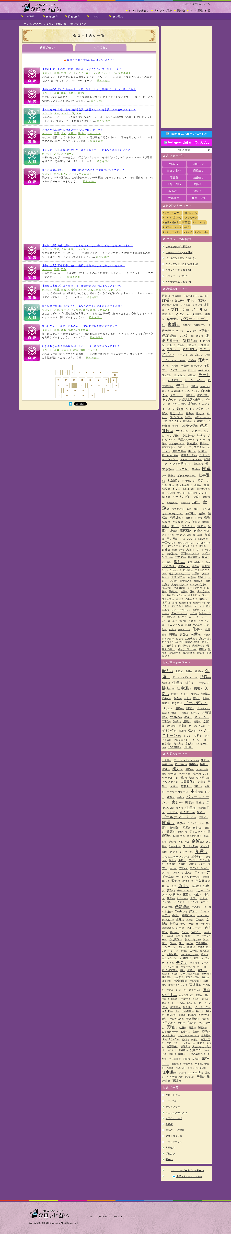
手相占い (170, 1153)
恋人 (199, 355)
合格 (180, 797)
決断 (197, 735)
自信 (200, 919)
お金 (178, 698)
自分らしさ (169, 886)
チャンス (183, 534)
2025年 (196, 932)
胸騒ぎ (202, 1027)
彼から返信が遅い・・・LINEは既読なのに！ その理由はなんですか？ (83, 170)
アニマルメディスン (195, 295)
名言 (180, 928)
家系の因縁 (194, 835)
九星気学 (170, 1147)
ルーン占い (171, 1100)
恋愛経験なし (201, 324)
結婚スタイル (203, 417)
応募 (174, 694)
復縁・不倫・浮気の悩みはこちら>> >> (90, 59)
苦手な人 (195, 990)
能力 (167, 670)
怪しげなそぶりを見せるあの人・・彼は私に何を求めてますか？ (80, 325)
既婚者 (188, 570)
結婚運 (173, 480)
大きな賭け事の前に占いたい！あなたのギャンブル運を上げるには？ (82, 305)
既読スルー (186, 439)
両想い (173, 591)
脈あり (166, 587)
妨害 (195, 1058)
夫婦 (198, 530)
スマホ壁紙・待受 (200, 10)
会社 (189, 671)
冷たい (185, 502)
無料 (203, 599)
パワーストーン (87, 72)
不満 (192, 620)
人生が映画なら (190, 973)
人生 (78, 113)
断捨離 (171, 864)
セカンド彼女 (195, 380)
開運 (168, 687)
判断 (172, 1053)
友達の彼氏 (178, 577)
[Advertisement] (59, 215)
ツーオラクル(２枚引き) (178, 246)
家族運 (176, 1063)
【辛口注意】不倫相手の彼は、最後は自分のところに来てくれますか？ (83, 265)
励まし (187, 881)
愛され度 (178, 508)
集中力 (178, 743)
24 (99, 385)
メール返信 (195, 587)
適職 (205, 694)
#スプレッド (199, 222)
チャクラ (186, 852)
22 (82, 385)
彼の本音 (189, 652)
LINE (64, 173)
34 (116, 390)
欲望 (197, 485)
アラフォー (185, 355)
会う (193, 613)
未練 (202, 300)
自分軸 (206, 1035)
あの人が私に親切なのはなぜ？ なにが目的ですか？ (72, 129)
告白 (63, 72)
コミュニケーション (175, 856)
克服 (172, 629)
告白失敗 (179, 451)
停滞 (190, 943)
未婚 (196, 496)
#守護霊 (185, 222)
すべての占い (36, 24)
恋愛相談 (177, 391)
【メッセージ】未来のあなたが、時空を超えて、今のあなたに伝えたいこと (86, 149)
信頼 (185, 1039)
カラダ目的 (195, 314)
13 (74, 380)
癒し (179, 561)
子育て (203, 817)
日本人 (197, 827)
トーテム (202, 682)
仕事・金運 (199, 198)
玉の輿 (172, 538)
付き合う (66, 350)
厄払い (191, 1003)
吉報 (165, 1003)
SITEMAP (132, 1217)
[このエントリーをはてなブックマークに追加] (70, 404)
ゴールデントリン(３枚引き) (181, 258)
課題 (193, 911)
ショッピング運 (197, 1067)
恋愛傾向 (190, 349)
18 (113, 380)
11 (58, 380)
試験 (172, 841)
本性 (83, 350)
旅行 (196, 502)
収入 (192, 730)
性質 (182, 1027)
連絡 (194, 386)
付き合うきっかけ (172, 641)
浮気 (200, 413)
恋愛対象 (176, 517)
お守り (181, 990)
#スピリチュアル (172, 232)
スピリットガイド (188, 1035)
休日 (192, 370)
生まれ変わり (170, 1031)
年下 (191, 300)
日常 (179, 935)
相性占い (198, 163)
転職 (205, 677)
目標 (199, 1011)
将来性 (166, 698)
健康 (171, 831)
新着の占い (47, 47)
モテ (191, 330)
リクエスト (124, 72)
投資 (170, 990)
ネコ (170, 1067)
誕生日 (179, 300)
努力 (204, 902)
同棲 (198, 517)
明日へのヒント (171, 958)
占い (203, 492)
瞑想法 (189, 1076)
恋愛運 (174, 177)
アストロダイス (174, 1135)
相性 (187, 324)
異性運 (192, 443)
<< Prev (60, 367)
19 (58, 385)
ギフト (198, 958)
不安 (176, 488)
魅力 (181, 492)
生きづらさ (177, 1018)
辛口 (179, 330)
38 (83, 395)
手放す (191, 1022)
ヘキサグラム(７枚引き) (178, 281)
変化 (171, 890)
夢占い (169, 1159)
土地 (188, 872)
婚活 (167, 300)
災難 (165, 973)
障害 (181, 947)
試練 (188, 717)
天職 (172, 1027)
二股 (195, 573)
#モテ (187, 227)
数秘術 (169, 1124)
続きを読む (103, 80)
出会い (65, 289)
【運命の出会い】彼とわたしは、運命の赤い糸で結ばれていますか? (81, 285)
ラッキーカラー (177, 791)
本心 (63, 93)
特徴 (165, 526)
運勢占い (198, 184)
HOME (30, 16)
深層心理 (178, 549)
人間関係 (187, 781)
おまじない (188, 538)
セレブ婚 (173, 435)
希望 (173, 852)
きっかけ (172, 502)
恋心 (174, 581)
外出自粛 (179, 404)
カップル (182, 469)
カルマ (172, 812)
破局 (175, 425)
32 (99, 390)
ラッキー (187, 923)
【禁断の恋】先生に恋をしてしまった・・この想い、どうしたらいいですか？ (87, 245)
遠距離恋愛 (190, 425)
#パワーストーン (172, 227)
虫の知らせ (199, 906)
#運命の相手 (201, 232)
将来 (189, 919)
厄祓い (182, 831)
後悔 (205, 999)
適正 (175, 713)
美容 (194, 1039)
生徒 (71, 249)
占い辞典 (118, 16)
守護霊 (175, 1007)
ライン (205, 349)
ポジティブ (192, 977)
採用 (182, 730)
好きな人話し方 (187, 649)
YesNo (176, 717)
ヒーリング (181, 496)
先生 (63, 249)
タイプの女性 (198, 584)
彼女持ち (168, 447)
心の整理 (188, 1011)
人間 (56, 113)
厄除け (167, 907)
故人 (179, 807)
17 (106, 380)
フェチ (166, 375)
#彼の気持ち (190, 212)
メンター (168, 947)
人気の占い (101, 47)
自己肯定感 (170, 970)
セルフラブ (194, 928)
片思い (203, 480)
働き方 (176, 703)
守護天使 (192, 1018)
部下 (175, 526)
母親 (170, 935)
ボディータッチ (186, 475)
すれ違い (188, 480)
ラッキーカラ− (190, 954)
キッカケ (169, 399)
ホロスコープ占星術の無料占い (187, 1170)
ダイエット (179, 613)
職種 (165, 713)
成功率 (171, 645)
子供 (181, 1022)
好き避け (172, 553)
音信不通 (188, 488)
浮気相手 (175, 652)
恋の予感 (205, 638)
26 (115, 385)
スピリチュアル (107, 72)
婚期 (166, 496)
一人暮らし (188, 1043)
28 (66, 390)
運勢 (85, 309)
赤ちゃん (191, 599)
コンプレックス (180, 609)
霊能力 (188, 1063)
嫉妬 (202, 546)
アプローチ (178, 309)
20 (66, 385)
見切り (204, 443)
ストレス (190, 846)
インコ (166, 902)
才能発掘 (195, 980)
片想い (82, 93)
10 (115, 375)
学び (189, 743)
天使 (189, 517)
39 (91, 395)
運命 (201, 526)
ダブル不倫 (195, 562)
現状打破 (181, 764)
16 (98, 380)
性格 (193, 764)
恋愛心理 (203, 395)
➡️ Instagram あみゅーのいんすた (186, 142)
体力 (173, 868)
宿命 (188, 606)
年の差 (204, 370)
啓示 (205, 1018)
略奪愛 (173, 319)
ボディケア (174, 546)
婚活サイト (190, 546)
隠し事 (203, 538)
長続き (190, 395)
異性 (174, 365)
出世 (187, 698)
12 (66, 380)
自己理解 (172, 1046)
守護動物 (174, 747)
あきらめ (192, 508)
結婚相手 (185, 602)
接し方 (197, 534)
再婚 (166, 295)
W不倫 (204, 330)
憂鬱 (182, 1014)
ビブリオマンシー (175, 1141)
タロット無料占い (139, 10)
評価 (199, 671)
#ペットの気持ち (172, 217)
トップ (22, 24)
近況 (200, 652)
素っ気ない (184, 617)
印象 (202, 451)
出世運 (188, 747)
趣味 (166, 549)
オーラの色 (203, 923)
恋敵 (190, 549)
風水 (189, 802)
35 (58, 395)
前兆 (165, 881)
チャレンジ (185, 890)
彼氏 (202, 513)
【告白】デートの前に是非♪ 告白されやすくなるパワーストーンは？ (82, 69)
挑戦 (192, 1014)
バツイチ (192, 391)
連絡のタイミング (179, 573)
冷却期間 (179, 587)
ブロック (172, 1043)
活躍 (165, 703)
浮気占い (198, 191)
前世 (195, 634)
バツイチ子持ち (180, 463)
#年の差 (188, 232)
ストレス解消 (171, 894)
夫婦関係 (198, 645)
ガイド (201, 966)
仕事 (197, 629)
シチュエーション (191, 304)
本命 (185, 365)
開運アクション (177, 984)
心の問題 (175, 939)
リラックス (188, 966)
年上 (192, 451)
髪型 (190, 413)
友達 (192, 404)
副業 (206, 698)
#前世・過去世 (171, 222)
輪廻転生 (179, 835)
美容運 (198, 463)
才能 (166, 721)
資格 (185, 713)
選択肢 (185, 530)
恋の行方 (192, 522)
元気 (201, 864)
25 (107, 385)
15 (90, 380)
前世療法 (186, 580)
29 (75, 390)
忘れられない (179, 584)
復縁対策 (194, 557)
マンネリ (186, 335)
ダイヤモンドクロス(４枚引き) (182, 264)
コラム (96, 16)
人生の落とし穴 (201, 1046)
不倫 (63, 269)
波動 (195, 609)
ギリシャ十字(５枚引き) (178, 269)
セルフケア (170, 781)
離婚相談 (189, 421)
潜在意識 (175, 1058)
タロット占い (173, 1094)
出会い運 (168, 485)
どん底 (166, 760)
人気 (193, 898)
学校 (205, 521)
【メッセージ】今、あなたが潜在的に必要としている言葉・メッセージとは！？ (89, 109)
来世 (183, 951)
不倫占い (174, 191)
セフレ (179, 375)
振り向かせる (170, 455)
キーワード (199, 739)
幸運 (182, 1053)
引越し (180, 1067)
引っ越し (203, 777)
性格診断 (174, 198)
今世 (175, 915)
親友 (192, 864)
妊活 (179, 638)
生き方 (185, 999)
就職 (166, 682)
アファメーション (186, 902)
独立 (189, 682)
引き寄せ (175, 380)
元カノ (199, 606)
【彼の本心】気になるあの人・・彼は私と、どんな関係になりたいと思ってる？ (89, 89)
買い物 (174, 932)
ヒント (200, 439)
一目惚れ (168, 542)
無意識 (187, 1007)
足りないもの (197, 725)
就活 (197, 721)
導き (204, 954)
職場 (173, 634)
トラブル (168, 1022)
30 (83, 390)
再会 (171, 475)
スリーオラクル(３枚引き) (179, 252)
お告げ (185, 1031)
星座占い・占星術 (175, 1130)
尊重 (206, 876)
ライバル (176, 417)
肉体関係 (184, 645)
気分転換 (175, 846)
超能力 (185, 1046)
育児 (192, 1027)
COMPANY (102, 1217)
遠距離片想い (170, 304)
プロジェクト (182, 739)
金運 (78, 309)
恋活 (180, 314)
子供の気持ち (197, 1053)
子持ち (191, 345)
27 (58, 390)
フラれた (173, 349)
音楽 (199, 335)
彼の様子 (168, 330)
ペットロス (169, 1050)
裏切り (171, 1014)
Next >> (101, 395)
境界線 (183, 1050)
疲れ (195, 1031)
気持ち (72, 93)
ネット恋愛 (184, 485)
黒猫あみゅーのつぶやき (189, 1176)
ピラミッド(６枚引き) (177, 275)
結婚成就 (191, 638)
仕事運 (184, 688)
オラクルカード (174, 1118)
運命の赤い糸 (78, 289)
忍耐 (186, 1058)
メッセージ (67, 113)
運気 (92, 309)
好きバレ (184, 629)
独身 (196, 469)
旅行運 (191, 513)
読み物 (181, 10)
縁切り (186, 786)
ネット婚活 (179, 620)
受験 (177, 721)
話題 (179, 599)
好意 (192, 577)
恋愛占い (198, 170)
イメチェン (178, 370)
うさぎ (178, 977)
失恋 (171, 492)
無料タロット (190, 553)
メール (73, 173)
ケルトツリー (173, 1106)
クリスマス (197, 447)
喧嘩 (201, 421)
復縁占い (174, 163)
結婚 (192, 375)
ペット (185, 773)
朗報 (174, 999)
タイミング (194, 408)
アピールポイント (191, 459)
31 (91, 390)
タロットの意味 (163, 10)
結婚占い (198, 177)
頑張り (166, 980)
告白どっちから (176, 595)
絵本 (188, 935)
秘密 (202, 649)
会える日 (194, 595)
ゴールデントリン (179, 817)
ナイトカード (195, 823)
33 (108, 390)
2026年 (189, 435)
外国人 (198, 580)
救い (205, 977)
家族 (187, 894)
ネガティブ (203, 890)
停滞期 (194, 962)
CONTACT (117, 1217)
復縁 (176, 295)
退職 (187, 721)
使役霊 (166, 977)
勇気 (182, 860)
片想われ (182, 431)
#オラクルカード (172, 212)
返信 (174, 530)
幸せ (200, 802)
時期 (201, 435)
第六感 (206, 973)
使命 (171, 898)
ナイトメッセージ (188, 876)
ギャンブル (67, 309)
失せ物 (175, 827)
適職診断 (168, 927)
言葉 (184, 634)
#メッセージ (190, 217)
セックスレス (186, 542)
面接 (196, 698)
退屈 (198, 995)
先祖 (197, 773)
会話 (184, 591)
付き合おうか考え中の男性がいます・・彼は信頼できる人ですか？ (81, 346)
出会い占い (174, 170)
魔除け (202, 970)
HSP (200, 1043)
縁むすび (199, 602)
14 (82, 380)
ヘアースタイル (171, 421)
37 (75, 395)
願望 (174, 923)
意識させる (189, 455)
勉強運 (171, 725)
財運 (190, 708)
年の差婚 (177, 606)
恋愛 (56, 72)
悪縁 (182, 1072)
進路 (201, 812)
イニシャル (175, 624)
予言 (173, 943)
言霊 (174, 973)
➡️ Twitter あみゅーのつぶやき (186, 133)
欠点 (185, 932)
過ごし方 (176, 413)
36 (67, 395)
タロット (47, 72)
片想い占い (174, 184)
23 (90, 385)
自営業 (166, 743)
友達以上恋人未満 (191, 399)
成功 (195, 694)
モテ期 (192, 492)
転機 (183, 864)
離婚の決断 (193, 641)
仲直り (177, 522)
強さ (172, 860)
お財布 (196, 886)
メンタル (203, 708)
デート (72, 72)
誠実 (76, 350)
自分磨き (202, 881)
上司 (166, 602)
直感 (195, 999)
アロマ (180, 557)
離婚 (202, 577)
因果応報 (201, 943)
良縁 (174, 324)
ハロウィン (174, 570)
